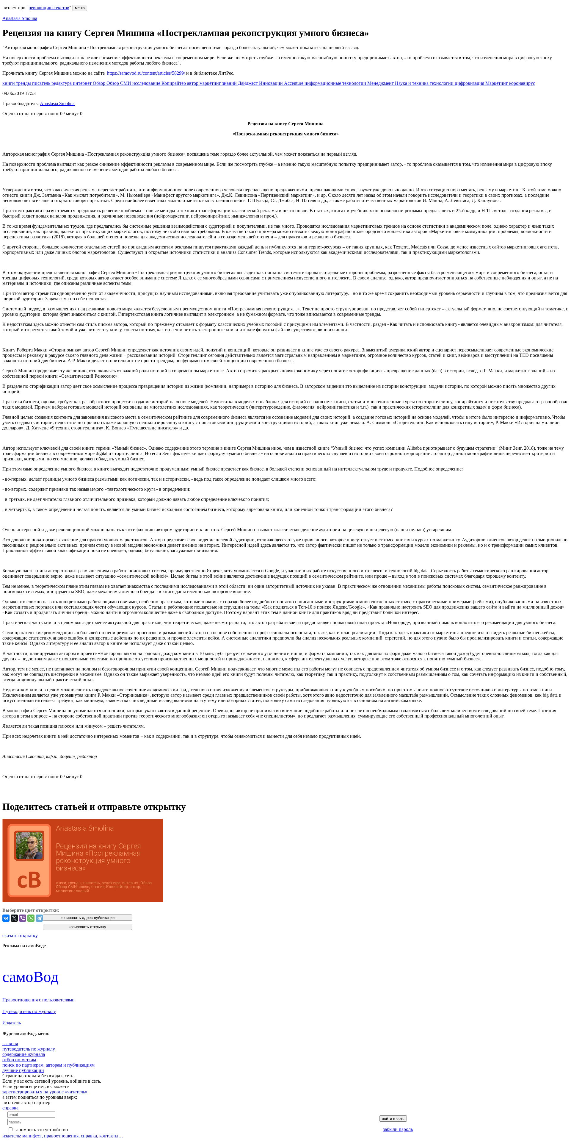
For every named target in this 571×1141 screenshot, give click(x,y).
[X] (14, 918)
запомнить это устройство (41, 1129)
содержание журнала (23, 1054)
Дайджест (248, 83)
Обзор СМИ (119, 83)
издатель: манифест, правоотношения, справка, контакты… (62, 1135)
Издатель (11, 1022)
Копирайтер (174, 83)
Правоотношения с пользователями (38, 999)
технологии (442, 83)
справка (10, 1107)
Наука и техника (412, 83)
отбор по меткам (19, 1059)
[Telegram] (39, 918)
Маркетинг (497, 83)
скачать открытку (20, 935)
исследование (146, 83)
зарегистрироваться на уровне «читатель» (44, 1091)
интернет (83, 83)
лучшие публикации (23, 1070)
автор (193, 83)
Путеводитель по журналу (29, 1011)
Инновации (271, 83)
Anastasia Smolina (19, 18)
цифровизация (470, 83)
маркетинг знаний (219, 83)
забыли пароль (398, 1129)
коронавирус (522, 83)
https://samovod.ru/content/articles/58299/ (146, 73)
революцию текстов (49, 7)
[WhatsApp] (30, 918)
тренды (24, 83)
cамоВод (30, 976)
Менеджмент (381, 83)
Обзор (99, 83)
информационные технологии (336, 83)
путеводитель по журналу (28, 1048)
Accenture (294, 83)
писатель (41, 83)
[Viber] (22, 918)
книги (9, 83)
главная (10, 1043)
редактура (62, 83)
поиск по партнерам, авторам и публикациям (48, 1064)
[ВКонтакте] (6, 918)
